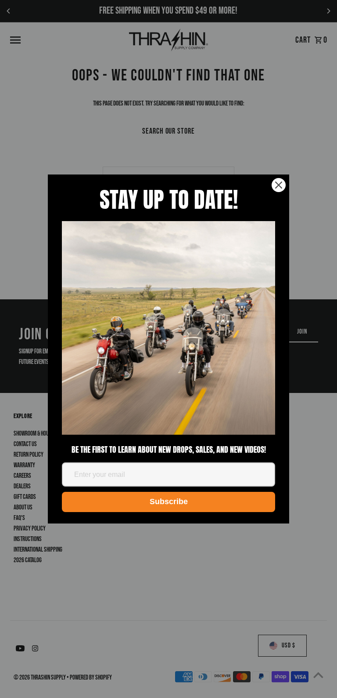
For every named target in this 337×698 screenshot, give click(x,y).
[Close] (278, 185)
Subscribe (169, 501)
